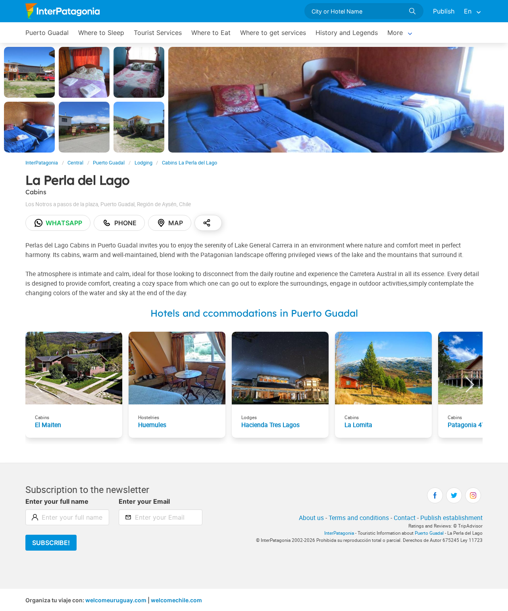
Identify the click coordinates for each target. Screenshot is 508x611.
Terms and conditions (359, 517)
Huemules (152, 424)
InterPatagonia (41, 162)
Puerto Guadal (47, 33)
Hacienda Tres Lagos (270, 424)
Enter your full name (57, 501)
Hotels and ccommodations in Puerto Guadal (254, 313)
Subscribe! (51, 543)
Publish (443, 11)
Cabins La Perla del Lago (189, 162)
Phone (125, 223)
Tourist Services (158, 33)
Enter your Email (144, 501)
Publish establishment (451, 517)
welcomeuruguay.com (115, 600)
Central (75, 162)
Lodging (143, 162)
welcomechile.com (176, 600)
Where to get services (273, 33)
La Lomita (358, 424)
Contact (405, 517)
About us (311, 517)
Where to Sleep (101, 33)
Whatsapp (64, 223)
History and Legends (347, 33)
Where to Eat (211, 33)
